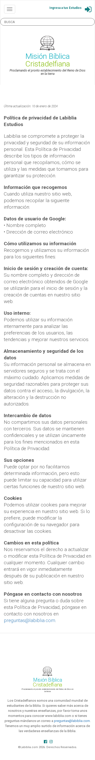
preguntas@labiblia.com (29, 620)
